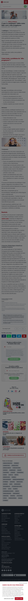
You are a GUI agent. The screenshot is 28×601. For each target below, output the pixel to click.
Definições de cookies (9, 598)
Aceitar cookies (18, 598)
